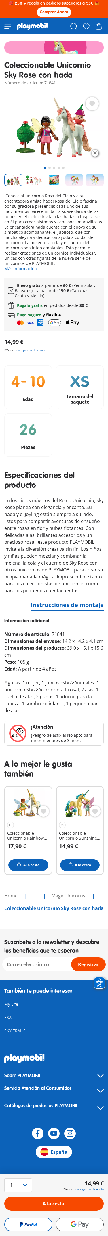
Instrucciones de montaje (67, 605)
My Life (11, 1004)
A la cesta (54, 1203)
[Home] (32, 26)
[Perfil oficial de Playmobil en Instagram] (70, 1133)
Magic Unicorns (69, 895)
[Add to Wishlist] (92, 104)
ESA (8, 1017)
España (59, 1152)
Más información (20, 268)
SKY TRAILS (15, 1030)
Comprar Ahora (54, 12)
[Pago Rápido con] (28, 1224)
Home (11, 895)
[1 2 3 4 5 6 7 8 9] (19, 1185)
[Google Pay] (80, 1224)
